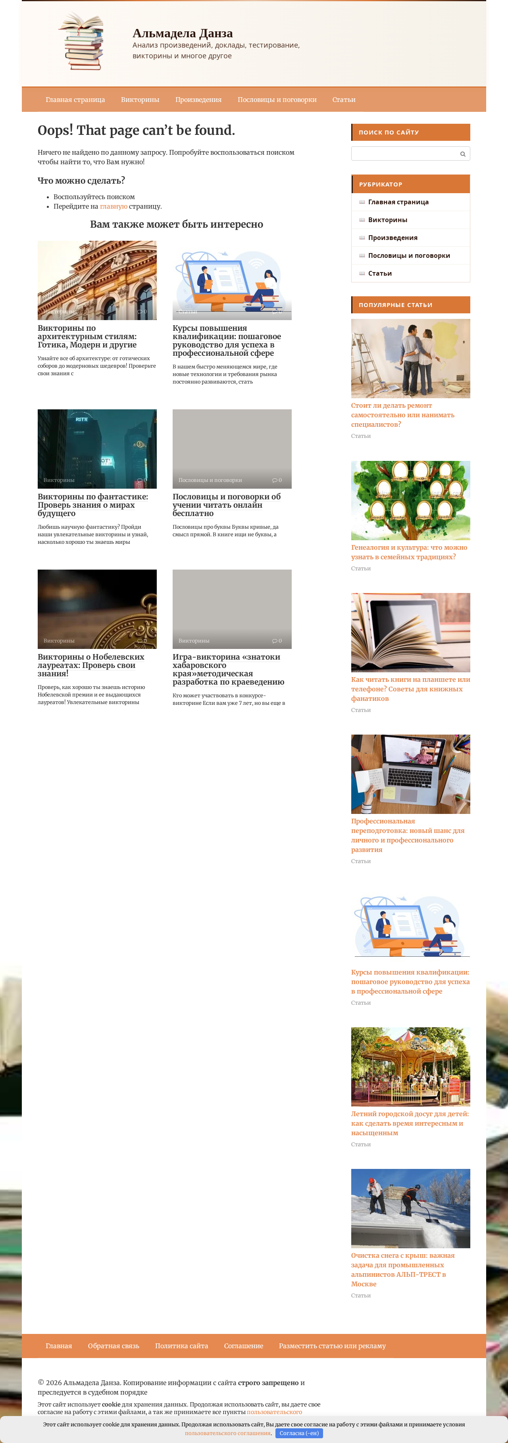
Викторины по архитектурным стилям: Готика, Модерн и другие (87, 336)
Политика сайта (181, 1346)
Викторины (140, 100)
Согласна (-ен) (299, 1433)
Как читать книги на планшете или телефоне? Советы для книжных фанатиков (410, 688)
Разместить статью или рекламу (332, 1346)
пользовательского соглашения (228, 1433)
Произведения (198, 100)
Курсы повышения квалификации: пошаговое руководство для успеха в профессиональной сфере (227, 340)
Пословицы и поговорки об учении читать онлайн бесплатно (227, 505)
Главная (59, 1346)
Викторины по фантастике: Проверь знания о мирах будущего (93, 505)
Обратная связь (113, 1346)
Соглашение (243, 1346)
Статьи (344, 100)
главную (113, 206)
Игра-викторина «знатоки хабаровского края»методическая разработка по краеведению (229, 669)
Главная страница (75, 100)
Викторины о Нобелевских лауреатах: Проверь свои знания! (91, 665)
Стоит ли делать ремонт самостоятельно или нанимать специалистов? (402, 414)
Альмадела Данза (183, 32)
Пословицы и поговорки (277, 100)
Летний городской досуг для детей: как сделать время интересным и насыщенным (410, 1123)
